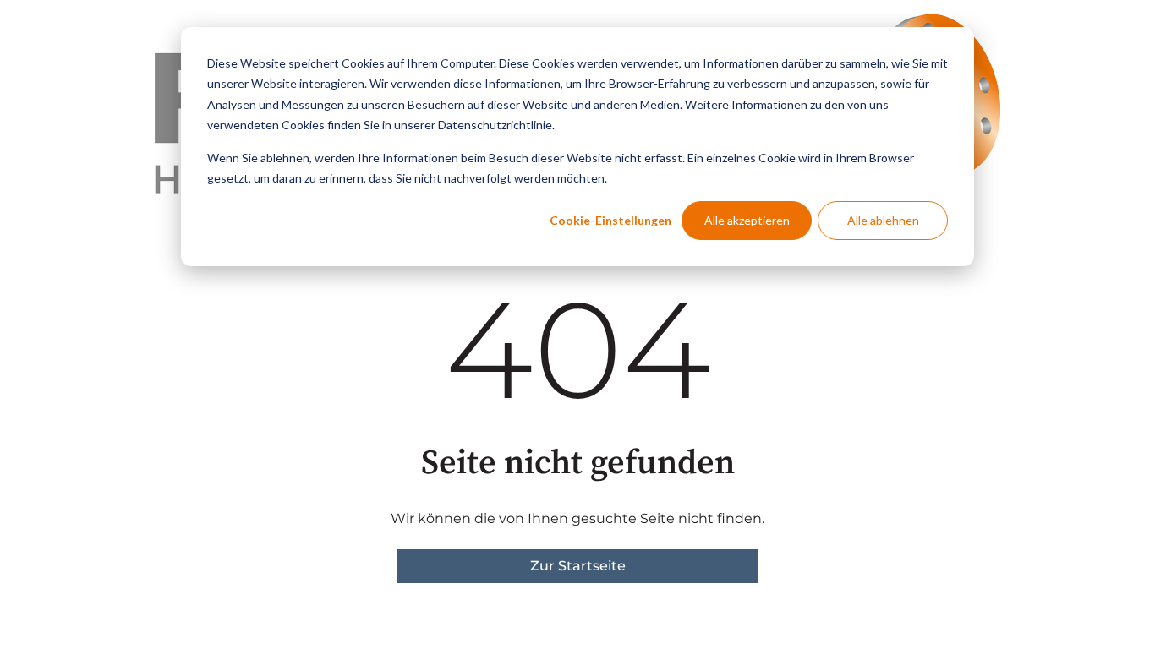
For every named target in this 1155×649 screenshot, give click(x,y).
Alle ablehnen (883, 220)
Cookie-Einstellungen (610, 220)
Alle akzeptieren (747, 220)
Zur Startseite (578, 566)
